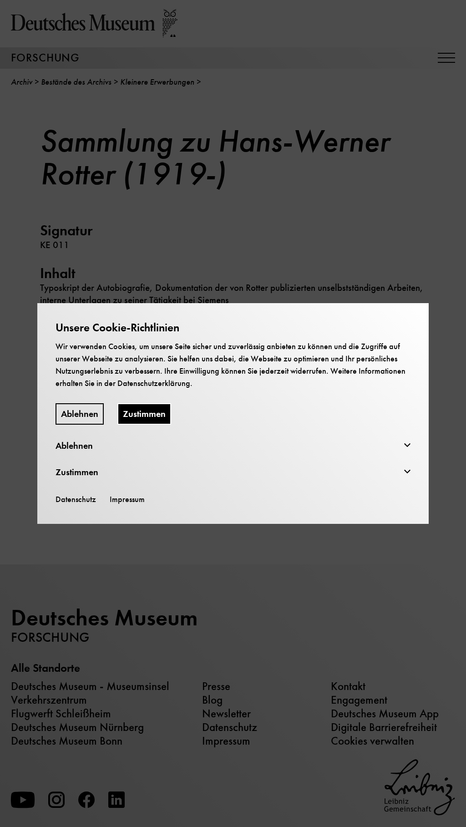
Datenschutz (76, 499)
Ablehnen (79, 414)
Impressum (127, 499)
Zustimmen (144, 414)
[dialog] (233, 413)
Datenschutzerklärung (153, 383)
